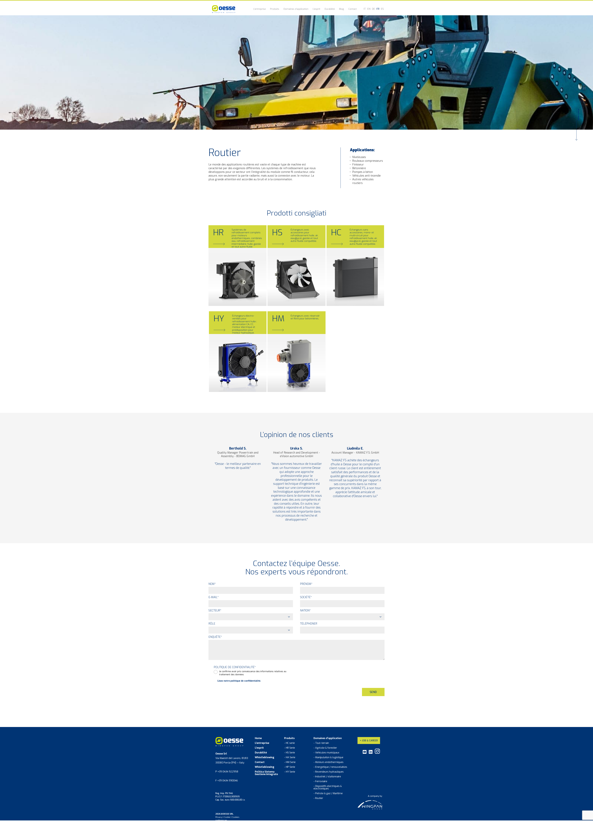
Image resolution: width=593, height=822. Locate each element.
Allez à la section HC (345, 298)
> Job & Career (369, 740)
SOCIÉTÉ (306, 597)
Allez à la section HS (286, 298)
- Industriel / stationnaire (327, 776)
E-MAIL (213, 597)
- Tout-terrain (321, 743)
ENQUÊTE (215, 637)
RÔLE (211, 623)
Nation (305, 610)
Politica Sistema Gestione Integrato (266, 773)
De (373, 9)
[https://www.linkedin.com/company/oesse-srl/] (370, 753)
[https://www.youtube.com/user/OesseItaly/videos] (364, 753)
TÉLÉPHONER (308, 623)
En (368, 9)
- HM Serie (290, 762)
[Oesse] (223, 9)
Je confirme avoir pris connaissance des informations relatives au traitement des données (252, 673)
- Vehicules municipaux (326, 752)
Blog (341, 9)
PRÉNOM (306, 584)
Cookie (227, 817)
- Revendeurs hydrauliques (328, 772)
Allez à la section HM (286, 384)
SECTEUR (214, 610)
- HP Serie (289, 767)
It (365, 9)
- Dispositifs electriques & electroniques (327, 787)
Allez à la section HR (227, 298)
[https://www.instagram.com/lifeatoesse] (377, 753)
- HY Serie (289, 772)
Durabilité (330, 9)
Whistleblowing (264, 757)
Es (382, 9)
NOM (212, 584)
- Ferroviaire (320, 781)
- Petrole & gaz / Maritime (328, 793)
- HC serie (289, 743)
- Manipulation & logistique (328, 757)
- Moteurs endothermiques (328, 762)
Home (258, 738)
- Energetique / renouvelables (330, 767)
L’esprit (316, 9)
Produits (274, 9)
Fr (377, 9)
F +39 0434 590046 (226, 780)
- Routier (318, 798)
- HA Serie (289, 757)
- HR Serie (289, 748)
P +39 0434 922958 (226, 771)
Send (373, 692)
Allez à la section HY (227, 384)
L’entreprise (259, 9)
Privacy (218, 817)
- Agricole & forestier (325, 748)
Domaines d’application (296, 9)
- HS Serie (289, 752)
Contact (352, 9)
